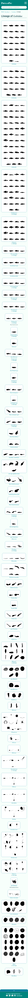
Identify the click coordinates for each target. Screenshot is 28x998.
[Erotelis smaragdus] (17, 133)
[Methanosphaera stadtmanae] (5, 903)
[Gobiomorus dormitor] (17, 110)
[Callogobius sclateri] (22, 36)
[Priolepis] (17, 36)
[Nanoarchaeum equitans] (5, 920)
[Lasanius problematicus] (14, 510)
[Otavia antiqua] (19, 695)
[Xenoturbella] (17, 657)
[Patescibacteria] (5, 948)
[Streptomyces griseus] (17, 936)
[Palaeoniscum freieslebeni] (14, 398)
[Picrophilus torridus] (22, 903)
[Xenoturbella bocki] (22, 651)
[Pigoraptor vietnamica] (11, 738)
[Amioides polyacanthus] (22, 226)
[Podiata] (22, 809)
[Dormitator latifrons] (11, 104)
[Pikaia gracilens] (5, 556)
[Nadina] (5, 651)
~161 (14, 287)
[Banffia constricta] (19, 614)
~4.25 (14, 965)
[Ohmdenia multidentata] (14, 352)
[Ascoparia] (11, 645)
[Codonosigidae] (14, 728)
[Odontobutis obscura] (22, 157)
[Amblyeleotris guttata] (17, 30)
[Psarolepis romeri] (8, 420)
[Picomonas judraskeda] (22, 841)
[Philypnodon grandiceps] (11, 110)
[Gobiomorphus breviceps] (5, 133)
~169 (14, 311)
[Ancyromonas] (17, 825)
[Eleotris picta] (17, 104)
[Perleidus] (14, 366)
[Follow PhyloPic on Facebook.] (15, 996)
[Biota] (17, 930)
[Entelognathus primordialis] (5, 453)
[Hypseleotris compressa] (22, 127)
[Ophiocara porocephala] (14, 163)
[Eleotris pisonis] (22, 133)
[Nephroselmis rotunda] (17, 841)
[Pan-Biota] (8, 971)
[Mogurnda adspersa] (17, 127)
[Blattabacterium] (5, 930)
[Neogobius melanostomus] (11, 24)
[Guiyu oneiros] (14, 420)
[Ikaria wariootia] (5, 645)
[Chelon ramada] (11, 249)
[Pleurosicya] (22, 30)
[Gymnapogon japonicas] (22, 232)
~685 (14, 663)
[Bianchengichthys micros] (17, 453)
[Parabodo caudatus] (22, 869)
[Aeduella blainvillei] (8, 388)
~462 (14, 426)
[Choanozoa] (22, 722)
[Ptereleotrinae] (11, 157)
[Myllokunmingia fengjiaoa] (14, 532)
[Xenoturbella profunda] (17, 651)
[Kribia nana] (22, 110)
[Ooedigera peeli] (17, 593)
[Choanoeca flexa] (22, 716)
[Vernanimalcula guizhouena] (22, 657)
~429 (14, 404)
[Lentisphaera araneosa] (17, 942)
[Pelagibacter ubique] (22, 942)
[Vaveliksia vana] (17, 705)
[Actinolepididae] (17, 463)
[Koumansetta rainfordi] (22, 24)
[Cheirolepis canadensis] (14, 410)
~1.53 (14, 770)
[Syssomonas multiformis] (11, 748)
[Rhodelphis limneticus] (5, 841)
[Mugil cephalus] (5, 249)
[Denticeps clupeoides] (14, 330)
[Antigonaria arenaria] (22, 645)
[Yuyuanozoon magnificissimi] (14, 583)
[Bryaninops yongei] (5, 36)
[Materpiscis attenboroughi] (11, 463)
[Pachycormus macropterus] (8, 352)
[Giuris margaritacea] (11, 133)
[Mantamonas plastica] (5, 809)
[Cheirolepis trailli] (19, 410)
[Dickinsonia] (5, 668)
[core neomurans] (19, 909)
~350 (14, 360)
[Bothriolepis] (14, 479)
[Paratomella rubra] (5, 657)
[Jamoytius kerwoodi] (19, 510)
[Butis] (19, 163)
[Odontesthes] (22, 249)
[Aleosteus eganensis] (22, 463)
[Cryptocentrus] (5, 53)
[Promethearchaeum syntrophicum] (11, 893)
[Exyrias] (22, 48)
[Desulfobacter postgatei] (22, 954)
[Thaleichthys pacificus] (14, 317)
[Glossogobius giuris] (17, 53)
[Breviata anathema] (5, 776)
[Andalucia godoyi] (17, 863)
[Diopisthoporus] (17, 645)
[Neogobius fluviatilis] (17, 24)
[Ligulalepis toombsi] (11, 432)
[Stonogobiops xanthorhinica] (11, 36)
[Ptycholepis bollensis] (14, 388)
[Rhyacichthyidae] (8, 163)
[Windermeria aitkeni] (11, 674)
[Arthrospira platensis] (5, 942)
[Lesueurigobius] (11, 48)
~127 (14, 255)
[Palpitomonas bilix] (11, 835)
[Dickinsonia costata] (22, 668)
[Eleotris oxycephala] (11, 139)
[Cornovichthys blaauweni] (8, 510)
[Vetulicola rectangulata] (11, 593)
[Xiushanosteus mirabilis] (8, 479)
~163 (14, 299)
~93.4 (14, 214)
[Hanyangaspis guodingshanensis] (17, 490)
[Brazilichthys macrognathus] (8, 410)
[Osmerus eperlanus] (8, 317)
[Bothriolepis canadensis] (19, 479)
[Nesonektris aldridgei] (14, 604)
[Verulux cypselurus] (11, 232)
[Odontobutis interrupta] (11, 127)
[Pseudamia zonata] (11, 238)
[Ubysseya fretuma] (5, 835)
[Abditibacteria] (11, 936)
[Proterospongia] (8, 728)
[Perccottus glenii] (5, 110)
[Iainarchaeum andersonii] (22, 920)
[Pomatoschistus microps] (11, 53)
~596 (14, 516)
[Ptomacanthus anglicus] (11, 442)
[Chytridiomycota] (11, 759)
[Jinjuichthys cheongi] (14, 342)
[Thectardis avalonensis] (8, 695)
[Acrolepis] (14, 376)
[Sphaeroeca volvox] (11, 716)
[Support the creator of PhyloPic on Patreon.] (19, 995)
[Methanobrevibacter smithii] (11, 903)
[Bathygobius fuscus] (22, 42)
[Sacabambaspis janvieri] (11, 500)
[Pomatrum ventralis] (8, 583)
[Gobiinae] (22, 53)
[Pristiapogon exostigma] (17, 232)
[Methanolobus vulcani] (8, 909)
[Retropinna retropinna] (19, 317)
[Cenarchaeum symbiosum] (14, 909)
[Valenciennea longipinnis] (5, 24)
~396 (14, 382)
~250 (14, 336)
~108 (14, 243)
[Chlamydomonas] (14, 853)
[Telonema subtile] (22, 835)
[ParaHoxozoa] (17, 685)
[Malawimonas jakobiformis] (11, 825)
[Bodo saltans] (5, 863)
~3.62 (14, 875)
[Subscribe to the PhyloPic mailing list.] (7, 996)
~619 (14, 550)
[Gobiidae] (11, 59)
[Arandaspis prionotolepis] (17, 500)
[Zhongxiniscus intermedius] (8, 545)
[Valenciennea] (5, 48)
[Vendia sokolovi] (17, 674)
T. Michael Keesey (15, 994)
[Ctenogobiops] (11, 30)
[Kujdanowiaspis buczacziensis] (5, 463)
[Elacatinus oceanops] (17, 42)
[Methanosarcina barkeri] (17, 903)
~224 (14, 323)
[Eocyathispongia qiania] (14, 695)
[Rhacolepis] (19, 352)
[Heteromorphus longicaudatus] (14, 614)
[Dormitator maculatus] (5, 139)
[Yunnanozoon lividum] (5, 567)
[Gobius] (11, 42)
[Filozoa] (17, 738)
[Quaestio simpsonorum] (11, 685)
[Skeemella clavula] (8, 614)
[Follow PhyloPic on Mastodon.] (10, 996)
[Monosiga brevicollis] (5, 716)
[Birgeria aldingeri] (19, 388)
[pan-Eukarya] (14, 881)
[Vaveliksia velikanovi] (11, 705)
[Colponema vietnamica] (5, 847)
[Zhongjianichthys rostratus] (8, 532)
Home (2, 11)
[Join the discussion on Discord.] (12, 996)
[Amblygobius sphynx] (5, 30)
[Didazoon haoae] (19, 583)
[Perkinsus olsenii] (11, 841)
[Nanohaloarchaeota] (17, 920)
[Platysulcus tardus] (17, 835)
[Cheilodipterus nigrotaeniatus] (5, 238)
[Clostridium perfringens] (11, 942)
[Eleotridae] (17, 157)
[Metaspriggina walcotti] (14, 522)
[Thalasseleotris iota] (17, 139)
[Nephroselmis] (17, 847)
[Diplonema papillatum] (5, 869)
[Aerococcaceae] (11, 930)
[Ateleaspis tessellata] (11, 490)
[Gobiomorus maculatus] (22, 104)
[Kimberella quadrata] (11, 635)
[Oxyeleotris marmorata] (5, 127)
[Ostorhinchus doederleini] (5, 232)
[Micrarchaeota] (11, 920)
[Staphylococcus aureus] (22, 936)
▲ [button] (14, 990)
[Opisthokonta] (22, 759)
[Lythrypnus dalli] (5, 42)
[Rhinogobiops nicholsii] (17, 48)
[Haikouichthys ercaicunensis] (19, 532)
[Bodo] (22, 863)
